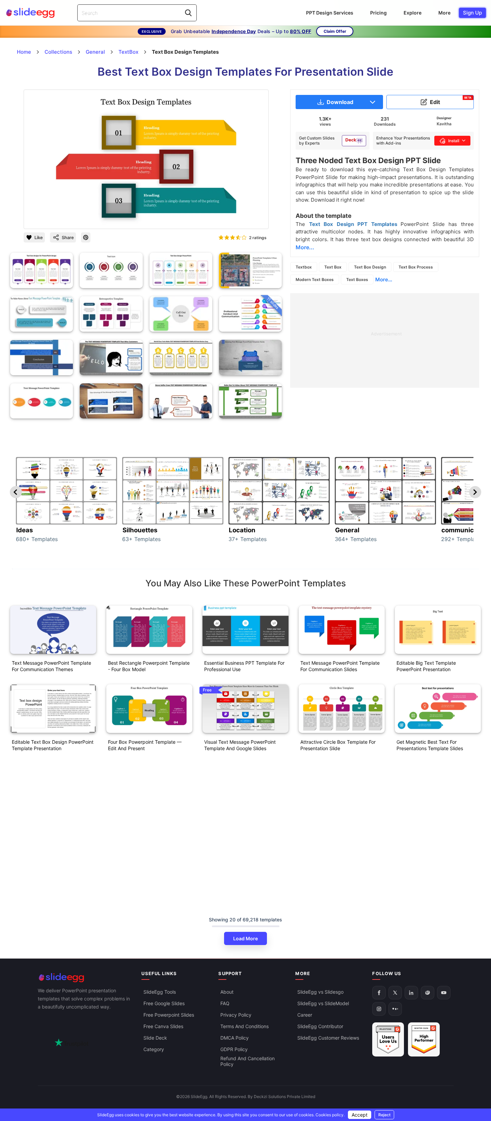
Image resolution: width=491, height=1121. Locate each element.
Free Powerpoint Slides (168, 1015)
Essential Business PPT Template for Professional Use (244, 666)
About (227, 992)
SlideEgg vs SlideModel (323, 1003)
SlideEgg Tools (159, 992)
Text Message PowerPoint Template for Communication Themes (51, 666)
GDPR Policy (234, 1049)
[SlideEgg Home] (85, 977)
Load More (245, 938)
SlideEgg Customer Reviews (328, 1038)
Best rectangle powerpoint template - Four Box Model (149, 666)
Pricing (378, 13)
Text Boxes (357, 279)
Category (153, 1049)
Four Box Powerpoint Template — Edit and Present (145, 745)
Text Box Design (370, 267)
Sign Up (472, 12)
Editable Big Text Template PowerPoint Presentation (426, 666)
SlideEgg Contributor (320, 1026)
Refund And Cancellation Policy (247, 1061)
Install (453, 140)
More (444, 13)
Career (304, 1015)
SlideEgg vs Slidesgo (320, 992)
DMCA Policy (234, 1038)
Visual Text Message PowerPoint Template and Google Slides (240, 745)
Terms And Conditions (244, 1026)
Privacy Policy (235, 1015)
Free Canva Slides (163, 1026)
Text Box (333, 267)
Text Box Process (416, 267)
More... (383, 279)
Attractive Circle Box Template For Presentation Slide (338, 745)
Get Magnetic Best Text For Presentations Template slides (430, 745)
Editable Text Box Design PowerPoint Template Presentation (52, 745)
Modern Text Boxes (315, 279)
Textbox (304, 267)
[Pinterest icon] (85, 237)
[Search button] (188, 13)
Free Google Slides (164, 1003)
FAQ (224, 1003)
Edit (451, 100)
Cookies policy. (330, 1114)
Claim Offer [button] (335, 31)
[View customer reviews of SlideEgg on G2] (424, 1039)
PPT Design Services (329, 13)
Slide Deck (155, 1038)
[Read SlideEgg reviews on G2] (388, 1039)
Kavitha (444, 123)
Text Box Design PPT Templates (355, 224)
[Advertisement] (384, 340)
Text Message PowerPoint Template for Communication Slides (340, 666)
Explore (412, 13)
